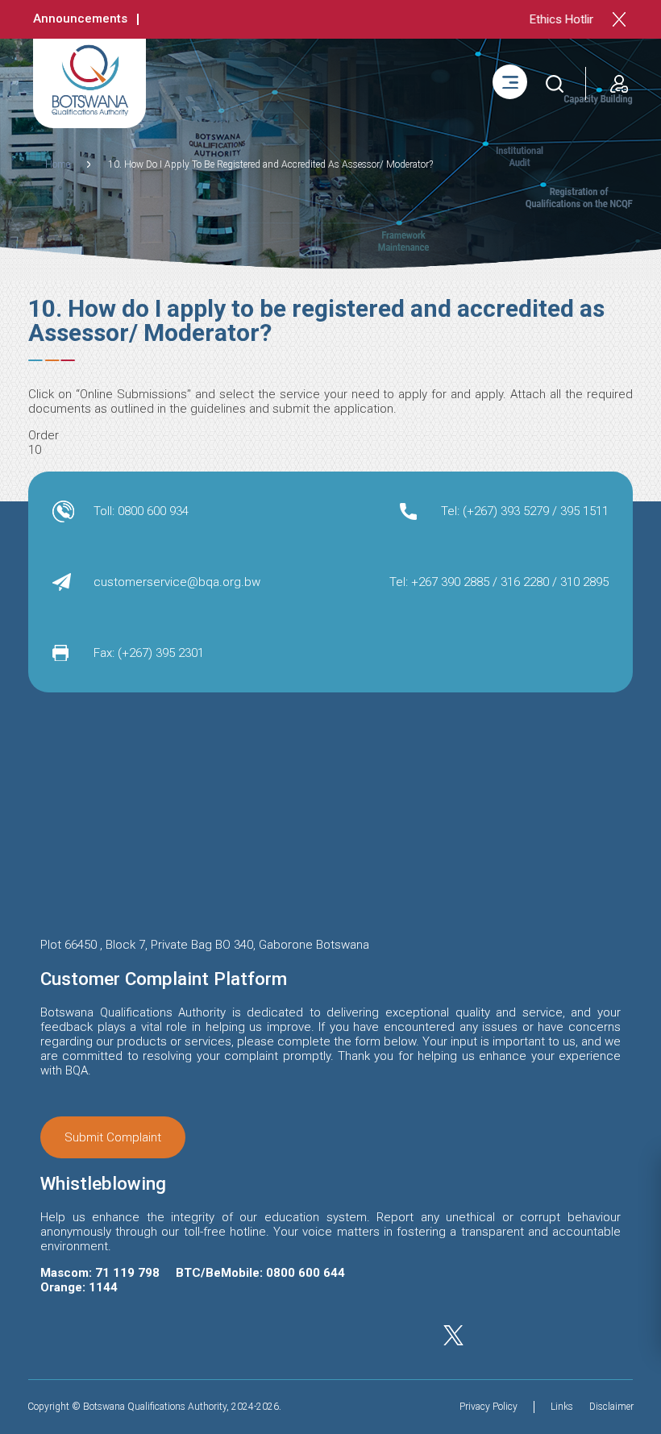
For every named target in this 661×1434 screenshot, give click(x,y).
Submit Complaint (112, 1137)
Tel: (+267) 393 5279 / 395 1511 (525, 511)
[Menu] (510, 81)
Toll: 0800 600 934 (141, 511)
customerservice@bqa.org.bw (177, 582)
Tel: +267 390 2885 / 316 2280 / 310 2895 (499, 582)
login (615, 73)
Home (57, 164)
